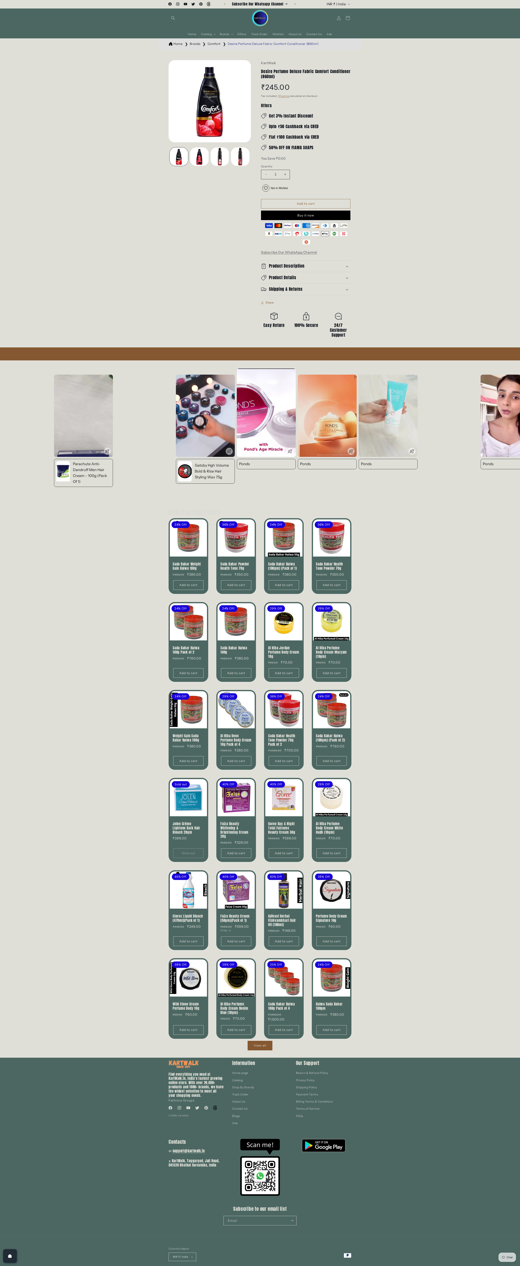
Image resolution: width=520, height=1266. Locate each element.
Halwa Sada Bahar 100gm (329, 1006)
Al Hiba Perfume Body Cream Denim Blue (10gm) (234, 1008)
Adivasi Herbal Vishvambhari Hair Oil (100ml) (282, 920)
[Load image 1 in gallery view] (179, 156)
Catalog (237, 1080)
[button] (173, 18)
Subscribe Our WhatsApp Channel (289, 252)
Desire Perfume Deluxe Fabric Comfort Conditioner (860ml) (273, 44)
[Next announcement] (295, 4)
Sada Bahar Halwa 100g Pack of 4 (281, 1006)
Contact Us (240, 1108)
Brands (195, 44)
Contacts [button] (177, 1142)
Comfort (214, 44)
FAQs (299, 1116)
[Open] (10, 1256)
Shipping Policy (306, 1087)
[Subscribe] (291, 1220)
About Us (238, 1101)
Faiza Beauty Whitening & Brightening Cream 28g (234, 830)
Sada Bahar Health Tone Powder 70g (329, 566)
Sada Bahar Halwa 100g (233, 650)
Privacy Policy (305, 1080)
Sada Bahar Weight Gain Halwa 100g (187, 566)
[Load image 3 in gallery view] (220, 156)
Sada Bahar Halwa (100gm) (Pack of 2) (330, 738)
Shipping (283, 95)
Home (177, 44)
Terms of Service (308, 1108)
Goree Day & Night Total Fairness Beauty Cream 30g (281, 828)
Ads (235, 1123)
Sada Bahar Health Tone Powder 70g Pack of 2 (281, 740)
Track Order (240, 1094)
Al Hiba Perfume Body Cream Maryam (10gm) (331, 652)
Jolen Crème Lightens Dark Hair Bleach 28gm (186, 828)
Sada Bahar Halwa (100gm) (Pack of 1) (282, 566)
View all (260, 1045)
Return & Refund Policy (312, 1073)
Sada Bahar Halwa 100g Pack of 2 (186, 650)
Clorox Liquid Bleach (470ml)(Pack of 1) (188, 918)
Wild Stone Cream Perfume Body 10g (186, 1006)
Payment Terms (307, 1094)
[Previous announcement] (224, 4)
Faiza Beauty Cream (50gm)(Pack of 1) (235, 918)
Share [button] (270, 302)
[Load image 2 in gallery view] (199, 156)
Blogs (236, 1116)
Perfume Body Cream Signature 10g (331, 918)
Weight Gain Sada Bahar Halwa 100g (186, 738)
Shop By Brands (243, 1087)
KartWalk (183, 1115)
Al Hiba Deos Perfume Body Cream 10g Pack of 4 (235, 740)
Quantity (266, 166)
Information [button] (243, 1063)
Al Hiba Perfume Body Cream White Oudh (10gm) (329, 828)
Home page (240, 1073)
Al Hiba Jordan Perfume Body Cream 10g (283, 652)
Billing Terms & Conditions (314, 1101)
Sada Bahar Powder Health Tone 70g (234, 566)
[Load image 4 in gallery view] (240, 156)
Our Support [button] (308, 1063)
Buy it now (305, 215)
